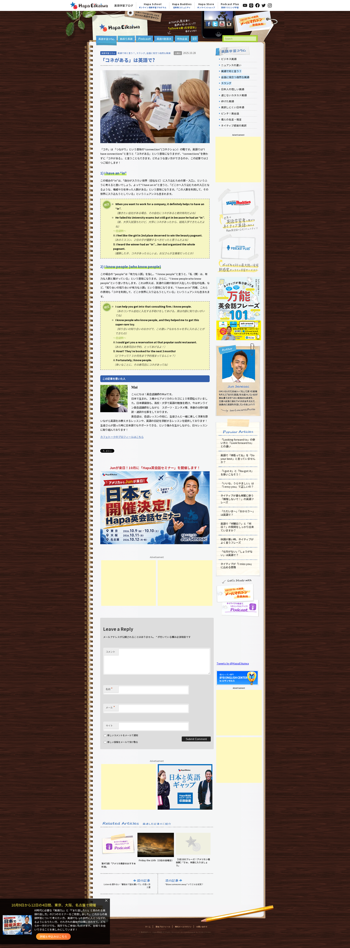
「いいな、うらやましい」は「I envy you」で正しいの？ (237, 485)
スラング (140, 53)
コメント (110, 651)
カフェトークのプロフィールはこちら (122, 437)
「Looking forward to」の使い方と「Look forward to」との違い (238, 443)
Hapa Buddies (182, 5)
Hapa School (152, 5)
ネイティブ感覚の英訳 (233, 125)
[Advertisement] (128, 583)
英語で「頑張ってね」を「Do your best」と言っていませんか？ (238, 458)
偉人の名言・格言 (231, 119)
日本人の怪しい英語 (232, 89)
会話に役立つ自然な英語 (158, 53)
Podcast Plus (230, 5)
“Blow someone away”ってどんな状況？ (184, 884)
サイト (109, 725)
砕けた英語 (227, 101)
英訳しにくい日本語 (232, 107)
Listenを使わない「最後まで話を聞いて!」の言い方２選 (127, 886)
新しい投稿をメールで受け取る (122, 741)
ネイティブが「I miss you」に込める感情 (237, 565)
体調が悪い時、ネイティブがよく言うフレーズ (237, 541)
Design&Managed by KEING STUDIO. (196, 932)
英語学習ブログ (123, 5)
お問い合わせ (201, 926)
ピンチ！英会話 (230, 113)
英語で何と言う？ (126, 53)
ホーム (148, 926)
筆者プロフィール (162, 926)
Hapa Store (206, 5)
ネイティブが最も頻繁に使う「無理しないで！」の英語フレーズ (237, 499)
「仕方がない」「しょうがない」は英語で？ (236, 553)
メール (110, 707)
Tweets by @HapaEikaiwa (233, 663)
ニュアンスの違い (231, 65)
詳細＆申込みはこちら (53, 936)
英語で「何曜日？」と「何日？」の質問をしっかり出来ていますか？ (237, 527)
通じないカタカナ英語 (234, 95)
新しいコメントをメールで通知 (122, 735)
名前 (109, 688)
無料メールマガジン (183, 926)
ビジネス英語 (228, 59)
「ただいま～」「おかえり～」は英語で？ (238, 512)
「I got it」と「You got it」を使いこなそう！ (237, 472)
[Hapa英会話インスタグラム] (229, 25)
